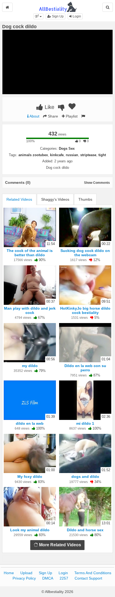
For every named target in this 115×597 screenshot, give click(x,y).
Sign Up (57, 16)
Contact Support (88, 578)
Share (52, 116)
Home (9, 573)
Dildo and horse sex (85, 530)
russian (72, 155)
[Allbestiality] (58, 6)
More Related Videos (59, 545)
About (34, 116)
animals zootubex (33, 155)
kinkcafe (57, 155)
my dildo (30, 366)
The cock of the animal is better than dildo (30, 252)
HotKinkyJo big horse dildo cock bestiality (85, 310)
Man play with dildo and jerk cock (30, 310)
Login (76, 16)
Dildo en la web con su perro (85, 368)
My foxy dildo (29, 476)
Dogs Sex (67, 148)
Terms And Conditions (92, 573)
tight (102, 155)
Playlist (71, 116)
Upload (26, 573)
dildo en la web (30, 423)
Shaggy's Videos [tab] (55, 199)
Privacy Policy (24, 578)
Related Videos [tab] (19, 199)
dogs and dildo (85, 476)
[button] (38, 16)
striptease (88, 155)
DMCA (47, 578)
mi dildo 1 (85, 423)
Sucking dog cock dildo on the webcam (85, 252)
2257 (64, 578)
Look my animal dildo (29, 530)
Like (48, 107)
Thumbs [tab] (85, 199)
